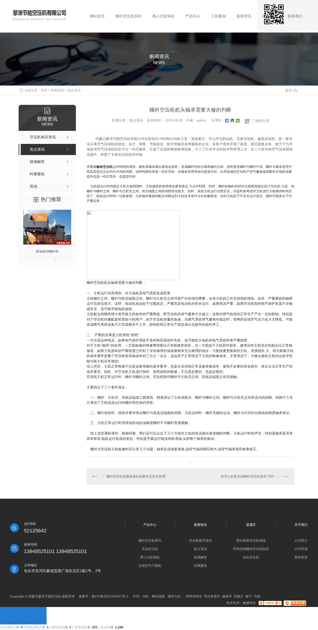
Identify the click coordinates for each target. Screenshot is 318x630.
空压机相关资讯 (200, 540)
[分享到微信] (238, 121)
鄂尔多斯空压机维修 (251, 540)
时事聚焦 (200, 565)
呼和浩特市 (194, 596)
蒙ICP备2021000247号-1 (110, 596)
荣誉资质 (301, 557)
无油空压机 (150, 549)
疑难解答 (200, 557)
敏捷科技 (249, 603)
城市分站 (174, 596)
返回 (288, 90)
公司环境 (301, 549)
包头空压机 (251, 557)
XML (145, 596)
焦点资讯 (74, 90)
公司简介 (301, 540)
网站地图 (158, 596)
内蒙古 (239, 596)
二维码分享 (260, 121)
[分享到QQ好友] (232, 121)
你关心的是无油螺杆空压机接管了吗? (248, 476)
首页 (44, 90)
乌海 (257, 596)
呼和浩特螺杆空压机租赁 (251, 549)
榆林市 (227, 596)
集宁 (248, 596)
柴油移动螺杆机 (47, 251)
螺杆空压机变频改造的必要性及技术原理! (136, 476)
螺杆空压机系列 (150, 540)
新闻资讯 (57, 90)
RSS (136, 596)
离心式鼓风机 (150, 557)
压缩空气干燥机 (150, 565)
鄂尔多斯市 (212, 596)
